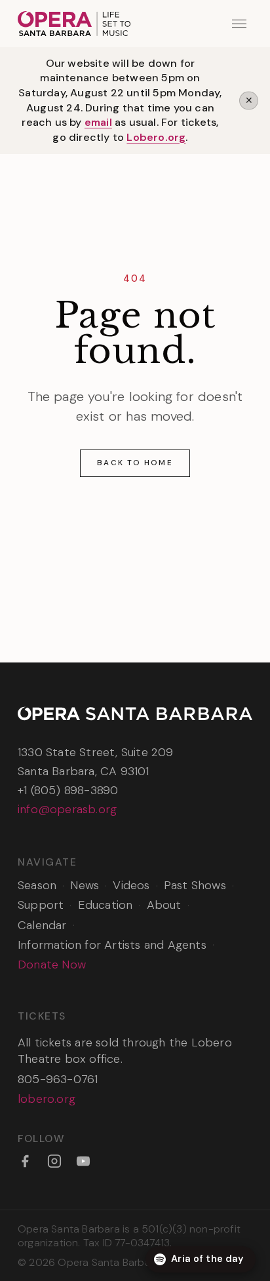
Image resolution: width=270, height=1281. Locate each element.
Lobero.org (155, 137)
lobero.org (46, 1099)
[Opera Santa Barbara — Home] (74, 23)
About (164, 905)
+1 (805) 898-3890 (68, 790)
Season (37, 885)
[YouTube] (83, 1161)
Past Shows (195, 885)
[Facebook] (25, 1161)
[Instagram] (54, 1161)
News (84, 885)
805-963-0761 (58, 1079)
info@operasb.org (67, 809)
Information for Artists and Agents (112, 945)
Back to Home (134, 462)
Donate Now (52, 964)
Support (41, 905)
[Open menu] (239, 24)
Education (105, 905)
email (98, 122)
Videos (131, 885)
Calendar (42, 925)
